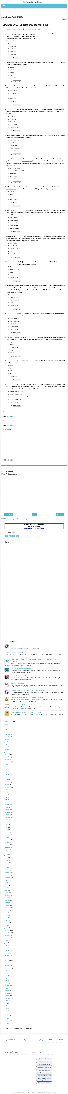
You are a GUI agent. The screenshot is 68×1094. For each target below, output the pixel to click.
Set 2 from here (11, 416)
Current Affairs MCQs (31, 29)
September (8, 734)
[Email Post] (4, 460)
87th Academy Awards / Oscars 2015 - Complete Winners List (27, 697)
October (7, 739)
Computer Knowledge (44, 1075)
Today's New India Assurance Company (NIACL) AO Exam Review (28, 690)
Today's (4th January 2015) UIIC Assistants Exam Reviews (26, 712)
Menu (5, 6)
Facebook (6, 536)
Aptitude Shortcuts (44, 1064)
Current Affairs (44, 1073)
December (7, 754)
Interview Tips (44, 1061)
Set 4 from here (11, 425)
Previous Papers (44, 1059)
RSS (17, 536)
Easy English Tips (44, 1070)
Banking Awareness (44, 1082)
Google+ (13, 536)
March (6, 732)
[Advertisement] (22, 12)
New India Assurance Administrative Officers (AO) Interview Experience (29, 645)
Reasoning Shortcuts (44, 1067)
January (7, 752)
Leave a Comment (45, 29)
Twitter (10, 536)
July (5, 742)
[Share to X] (10, 460)
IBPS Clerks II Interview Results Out (14, 652)
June (6, 769)
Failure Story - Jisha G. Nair (18, 683)
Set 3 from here (11, 421)
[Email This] (7, 460)
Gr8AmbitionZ (20, 1092)
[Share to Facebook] (12, 460)
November (7, 737)
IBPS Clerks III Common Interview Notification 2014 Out (25, 668)
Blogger (42, 1040)
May (6, 727)
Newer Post (8, 515)
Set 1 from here (11, 412)
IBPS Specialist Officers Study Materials (44, 1079)
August (6, 724)
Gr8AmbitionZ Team (50, 1092)
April (6, 729)
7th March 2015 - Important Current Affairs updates (24, 676)
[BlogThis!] (8, 460)
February (7, 749)
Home (34, 515)
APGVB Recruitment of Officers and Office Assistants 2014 (26, 705)
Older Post (60, 515)
